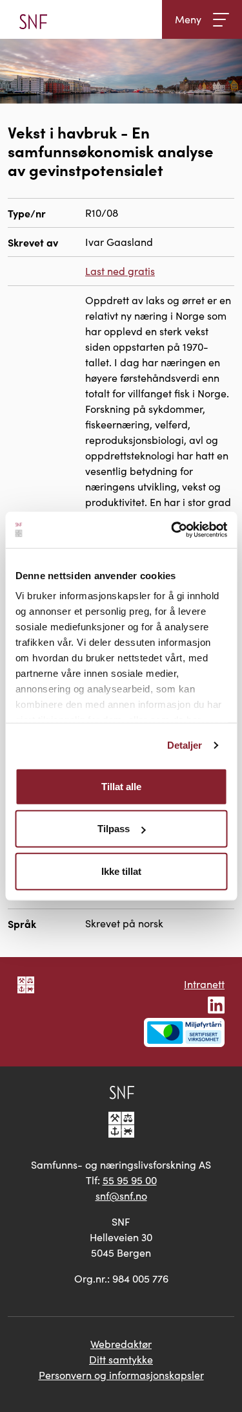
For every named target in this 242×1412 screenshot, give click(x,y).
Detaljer (185, 745)
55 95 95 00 (130, 1180)
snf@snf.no (121, 1195)
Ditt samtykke (121, 1359)
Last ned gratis (120, 271)
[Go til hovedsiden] (33, 19)
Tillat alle (121, 785)
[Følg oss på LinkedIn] (216, 1003)
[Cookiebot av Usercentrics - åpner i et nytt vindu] (172, 530)
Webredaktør (121, 1344)
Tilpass (113, 828)
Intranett (204, 984)
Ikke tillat (121, 870)
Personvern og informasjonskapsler (121, 1375)
